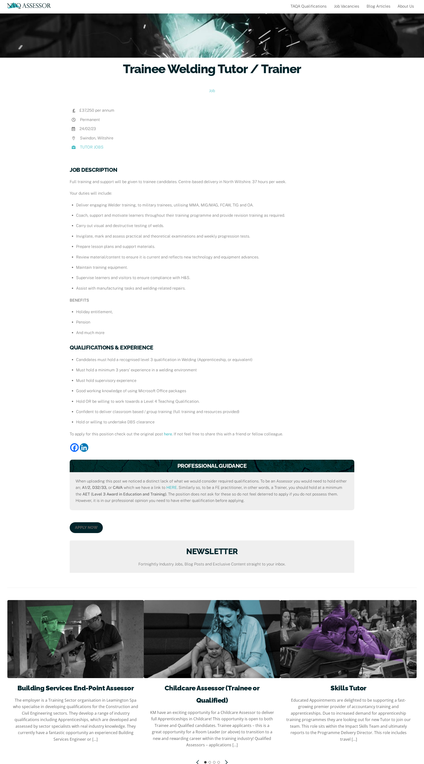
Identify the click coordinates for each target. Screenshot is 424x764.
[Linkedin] (84, 447)
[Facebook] (74, 447)
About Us (406, 6)
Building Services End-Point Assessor (75, 688)
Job (212, 90)
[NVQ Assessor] (29, 6)
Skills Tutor (348, 688)
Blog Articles (378, 6)
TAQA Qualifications (309, 6)
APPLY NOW (86, 527)
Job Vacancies (346, 6)
